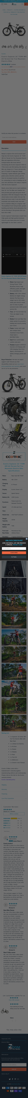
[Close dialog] (26, 539)
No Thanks (13, 557)
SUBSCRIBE (14, 552)
